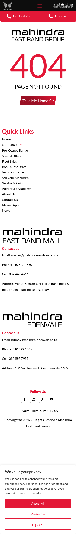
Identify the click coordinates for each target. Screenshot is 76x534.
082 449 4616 (18, 274)
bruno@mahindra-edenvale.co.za (34, 340)
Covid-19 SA (49, 410)
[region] (38, 499)
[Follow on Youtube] (51, 399)
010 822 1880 (22, 264)
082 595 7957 (18, 358)
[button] (19, 16)
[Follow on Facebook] (24, 399)
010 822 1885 (22, 349)
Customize (38, 514)
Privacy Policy (28, 410)
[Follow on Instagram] (33, 399)
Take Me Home (35, 100)
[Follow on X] (42, 399)
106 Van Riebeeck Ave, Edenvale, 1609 (41, 368)
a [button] (39, 6)
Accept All (38, 503)
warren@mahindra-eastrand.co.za (34, 255)
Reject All (38, 525)
